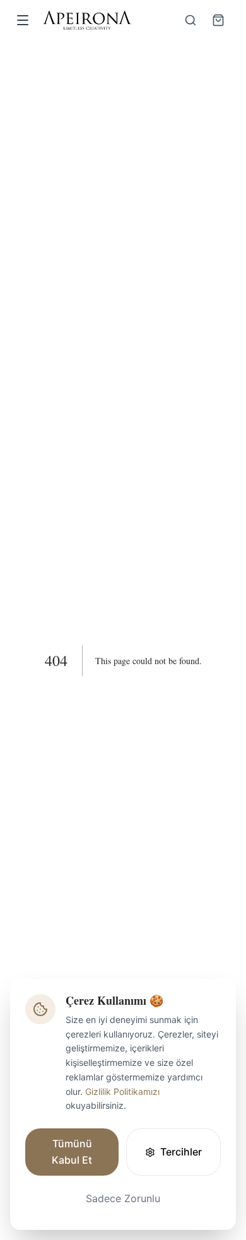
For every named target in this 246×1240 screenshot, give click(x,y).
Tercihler (181, 1151)
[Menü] (22, 20)
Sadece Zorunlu (123, 1198)
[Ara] (190, 20)
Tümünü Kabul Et (72, 1151)
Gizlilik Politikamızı (122, 1091)
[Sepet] (218, 20)
